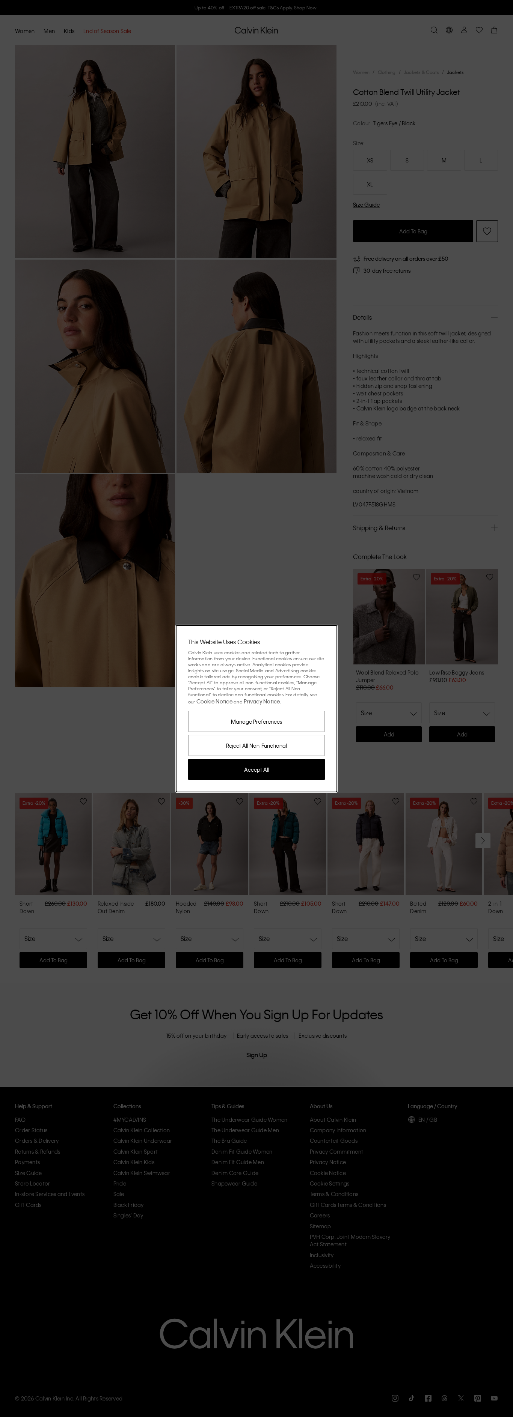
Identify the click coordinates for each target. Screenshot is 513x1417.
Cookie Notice (214, 701)
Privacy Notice (262, 701)
